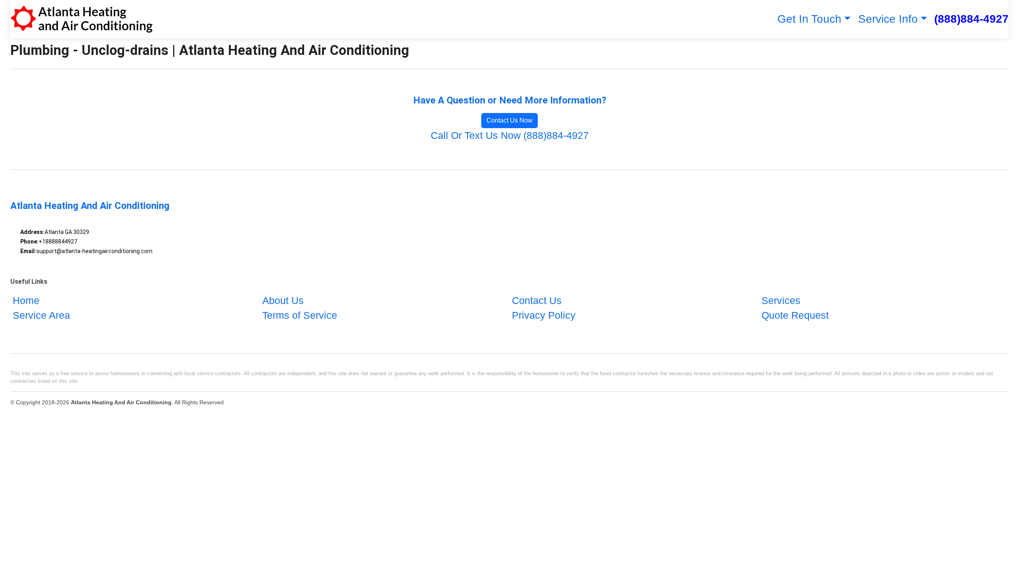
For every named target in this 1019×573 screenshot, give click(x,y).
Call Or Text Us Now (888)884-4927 (510, 135)
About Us (283, 300)
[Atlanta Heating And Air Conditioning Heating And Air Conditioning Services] (81, 19)
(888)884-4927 (971, 19)
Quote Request (795, 315)
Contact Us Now (509, 120)
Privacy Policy (544, 315)
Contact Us (537, 300)
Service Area (41, 315)
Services (780, 300)
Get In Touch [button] (809, 19)
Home (26, 300)
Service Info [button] (888, 19)
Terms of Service (299, 315)
